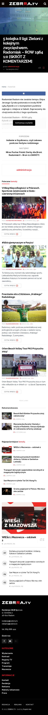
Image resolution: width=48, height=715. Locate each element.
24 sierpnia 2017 (12, 69)
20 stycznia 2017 (20, 432)
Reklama (6, 687)
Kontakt (5, 680)
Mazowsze (6, 669)
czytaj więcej (9, 234)
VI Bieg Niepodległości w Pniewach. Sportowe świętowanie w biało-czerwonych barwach (21, 191)
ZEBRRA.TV (12, 709)
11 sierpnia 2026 (20, 450)
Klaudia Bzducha (12, 324)
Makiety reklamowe (10, 690)
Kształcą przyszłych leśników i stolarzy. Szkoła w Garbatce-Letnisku (27, 459)
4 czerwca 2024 (20, 494)
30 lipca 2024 (28, 269)
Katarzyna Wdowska (14, 220)
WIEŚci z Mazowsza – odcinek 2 (27, 447)
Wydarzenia (7, 653)
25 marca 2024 (25, 378)
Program (6, 663)
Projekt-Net (27, 709)
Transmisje (7, 666)
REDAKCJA (6, 705)
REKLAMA (18, 705)
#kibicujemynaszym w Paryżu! (17, 242)
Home (4, 87)
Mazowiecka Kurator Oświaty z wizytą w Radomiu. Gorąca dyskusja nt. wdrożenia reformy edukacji (29, 426)
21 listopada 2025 (30, 220)
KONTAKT (30, 705)
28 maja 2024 (25, 324)
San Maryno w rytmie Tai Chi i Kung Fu (20, 481)
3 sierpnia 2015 (19, 419)
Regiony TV (7, 660)
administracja (13, 66)
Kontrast (5, 657)
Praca (4, 693)
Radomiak (11, 87)
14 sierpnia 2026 (20, 465)
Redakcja (6, 683)
